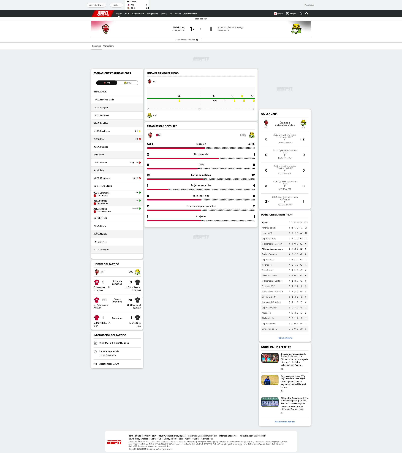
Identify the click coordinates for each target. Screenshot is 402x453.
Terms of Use (135, 436)
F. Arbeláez (103, 123)
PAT (154, 82)
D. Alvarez (102, 163)
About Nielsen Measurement (253, 436)
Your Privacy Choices (138, 439)
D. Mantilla (102, 234)
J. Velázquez (103, 250)
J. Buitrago (102, 201)
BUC (155, 115)
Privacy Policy (150, 436)
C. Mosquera (104, 178)
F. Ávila (101, 170)
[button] (301, 13)
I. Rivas (101, 155)
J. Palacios (102, 209)
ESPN (103, 13)
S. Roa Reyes (104, 131)
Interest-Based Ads (228, 436)
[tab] (106, 83)
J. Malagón (103, 108)
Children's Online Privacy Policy (202, 436)
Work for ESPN (192, 439)
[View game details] (284, 139)
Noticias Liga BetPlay (285, 422)
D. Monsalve (103, 115)
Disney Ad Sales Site (173, 439)
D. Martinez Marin (106, 100)
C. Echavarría (103, 193)
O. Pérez (102, 139)
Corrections (207, 439)
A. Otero (102, 226)
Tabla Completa (284, 338)
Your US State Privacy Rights (172, 436)
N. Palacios (103, 147)
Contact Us (156, 439)
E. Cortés (102, 242)
